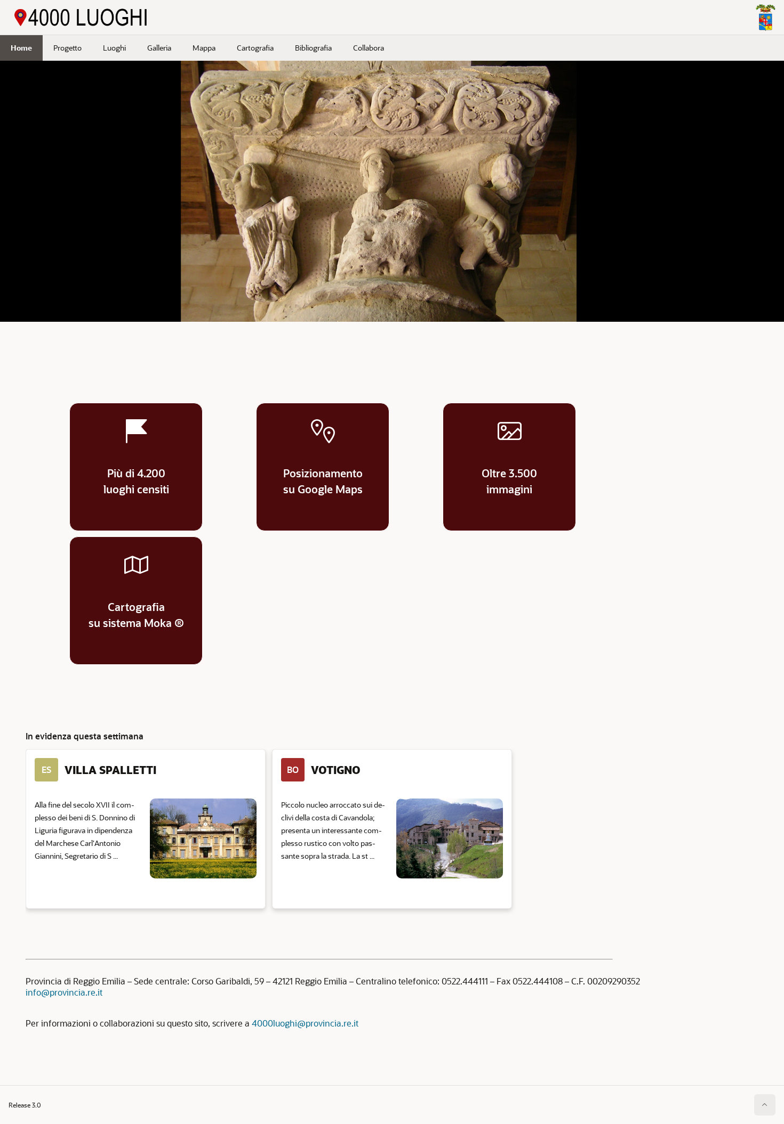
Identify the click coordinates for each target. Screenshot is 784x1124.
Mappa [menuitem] (204, 48)
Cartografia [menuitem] (255, 48)
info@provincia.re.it (64, 992)
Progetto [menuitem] (67, 48)
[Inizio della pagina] (764, 1104)
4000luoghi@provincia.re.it (305, 1023)
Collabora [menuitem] (368, 48)
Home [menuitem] (21, 48)
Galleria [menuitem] (159, 48)
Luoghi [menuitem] (114, 48)
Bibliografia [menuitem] (313, 48)
